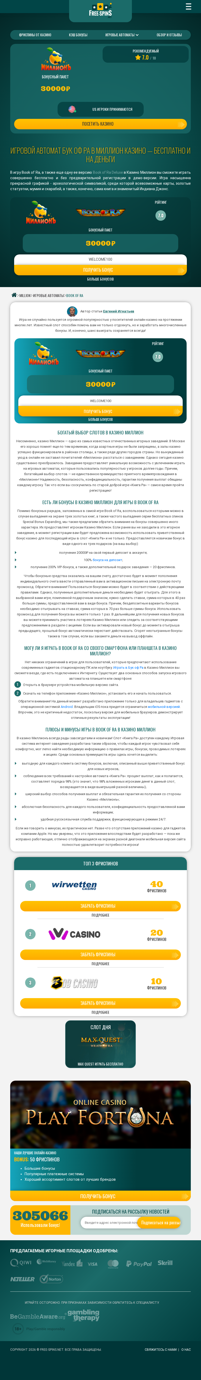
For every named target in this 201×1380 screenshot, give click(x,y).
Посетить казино (98, 124)
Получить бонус (98, 270)
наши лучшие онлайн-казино (35, 1153)
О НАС (186, 1350)
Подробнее (100, 915)
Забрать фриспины (98, 906)
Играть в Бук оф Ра (128, 667)
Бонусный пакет (101, 230)
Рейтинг (161, 202)
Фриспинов (156, 890)
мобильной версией (164, 707)
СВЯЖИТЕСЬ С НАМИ (161, 1350)
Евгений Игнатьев (118, 311)
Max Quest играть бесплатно (100, 1064)
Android (66, 707)
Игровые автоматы (120, 34)
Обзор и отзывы (169, 34)
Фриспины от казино (35, 34)
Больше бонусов (100, 279)
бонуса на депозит (107, 560)
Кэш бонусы (78, 34)
